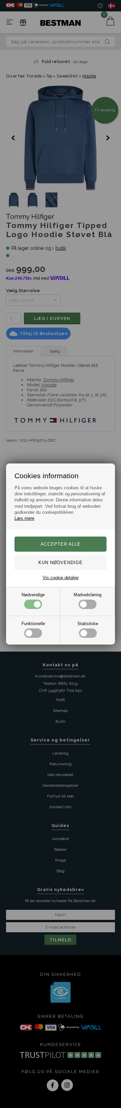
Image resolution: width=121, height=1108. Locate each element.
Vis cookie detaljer (61, 577)
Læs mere (24, 518)
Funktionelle (33, 623)
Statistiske (87, 623)
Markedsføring (88, 594)
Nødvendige (33, 594)
